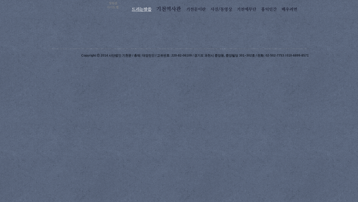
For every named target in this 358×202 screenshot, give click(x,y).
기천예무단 (246, 9)
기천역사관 (168, 9)
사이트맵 (112, 7)
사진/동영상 (221, 9)
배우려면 (289, 9)
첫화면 (113, 3)
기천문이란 (196, 9)
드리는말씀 (141, 9)
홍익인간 (269, 9)
